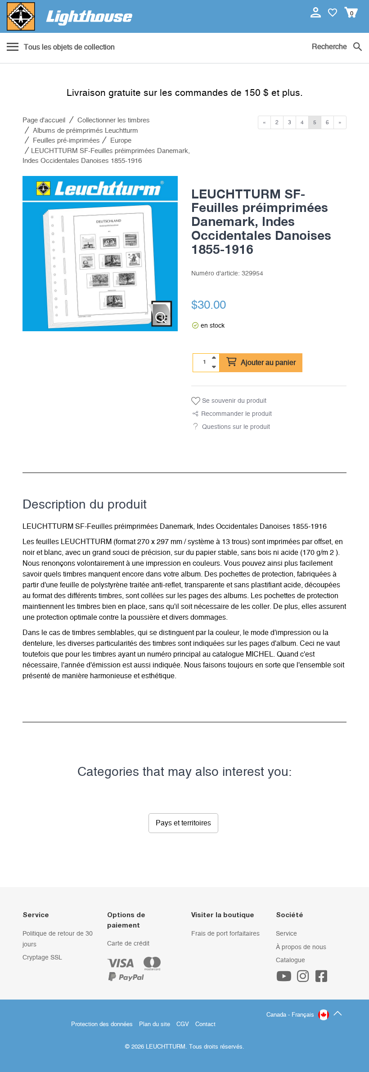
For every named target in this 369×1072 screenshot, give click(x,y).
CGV (182, 1024)
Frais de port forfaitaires (225, 934)
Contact (205, 1024)
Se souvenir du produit (233, 401)
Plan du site (154, 1024)
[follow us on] (285, 979)
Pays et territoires (183, 823)
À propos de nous (301, 947)
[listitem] (100, 253)
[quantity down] (214, 367)
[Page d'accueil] (69, 16)
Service (286, 934)
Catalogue (290, 960)
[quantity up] (214, 358)
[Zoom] (160, 317)
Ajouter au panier (267, 362)
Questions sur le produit (236, 427)
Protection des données (102, 1024)
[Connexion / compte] (316, 12)
